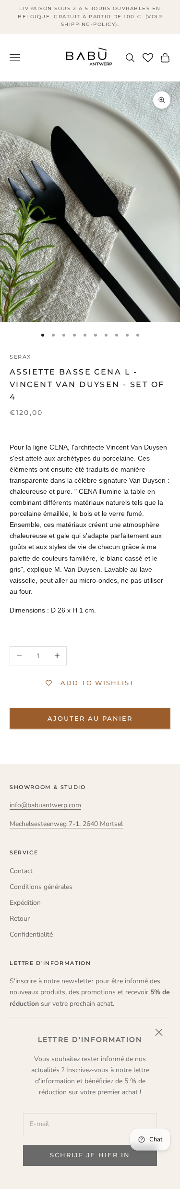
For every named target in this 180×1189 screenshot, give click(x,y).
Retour (20, 918)
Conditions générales (41, 886)
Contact (21, 871)
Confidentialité (31, 934)
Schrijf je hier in (90, 1155)
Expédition (25, 902)
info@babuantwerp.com (45, 805)
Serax (20, 357)
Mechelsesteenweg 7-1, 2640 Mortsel (66, 823)
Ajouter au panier (90, 718)
